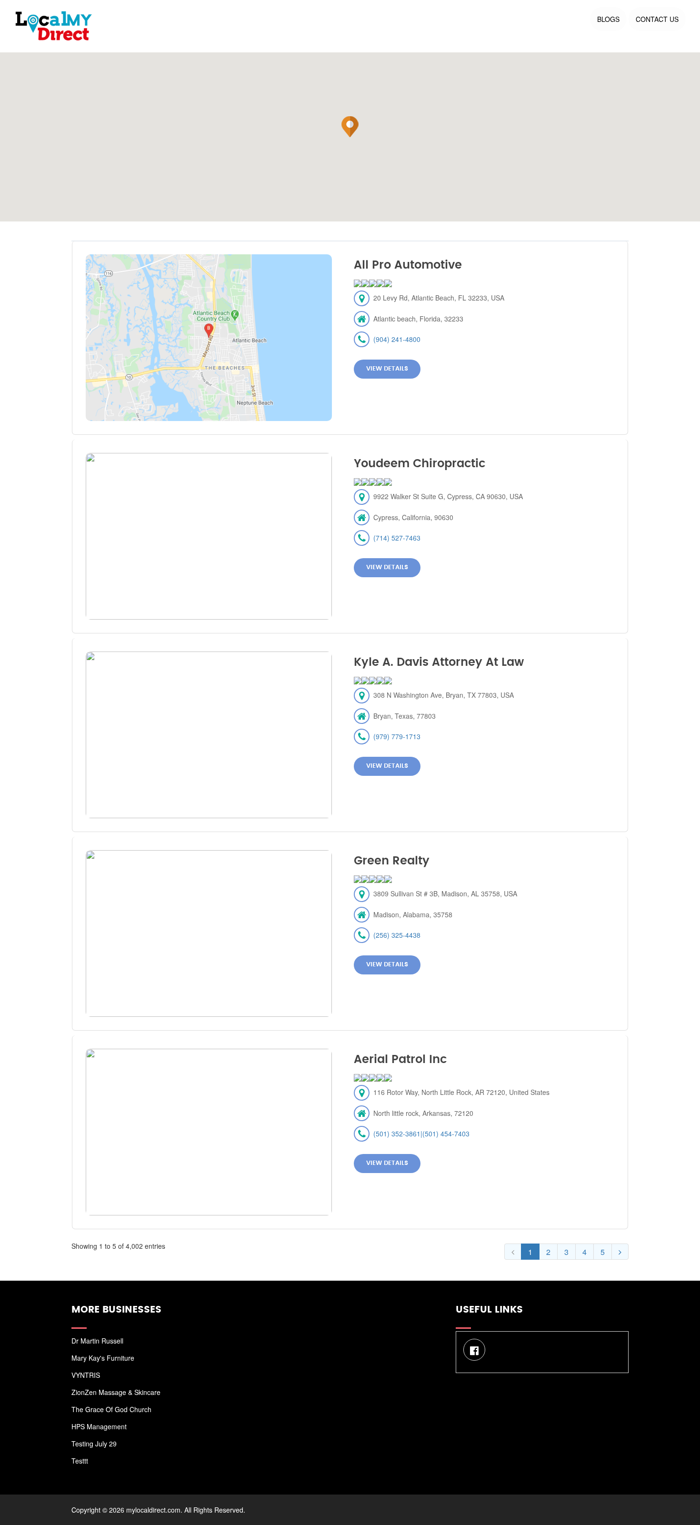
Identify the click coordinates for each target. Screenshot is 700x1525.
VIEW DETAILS (387, 369)
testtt (79, 1460)
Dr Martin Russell (97, 1340)
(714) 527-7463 (396, 537)
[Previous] (512, 1252)
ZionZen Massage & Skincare (115, 1392)
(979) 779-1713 (396, 736)
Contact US (657, 19)
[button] (350, 126)
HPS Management (99, 1426)
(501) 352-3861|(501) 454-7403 (421, 1133)
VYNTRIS (85, 1375)
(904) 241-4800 (396, 339)
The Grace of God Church (111, 1409)
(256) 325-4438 (396, 935)
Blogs (608, 19)
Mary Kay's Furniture (102, 1358)
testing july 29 (94, 1443)
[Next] (620, 1252)
